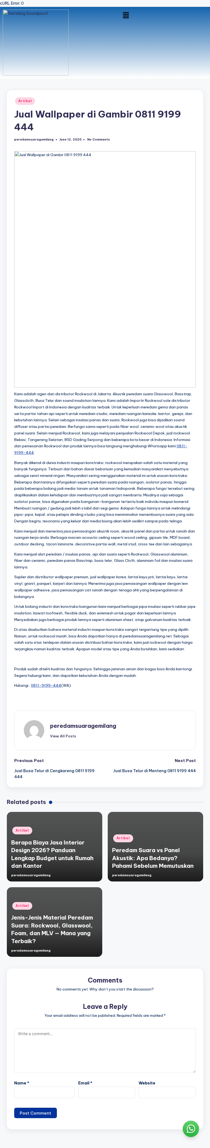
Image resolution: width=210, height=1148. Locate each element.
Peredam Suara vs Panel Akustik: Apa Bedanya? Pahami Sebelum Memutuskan (153, 858)
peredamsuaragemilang (83, 725)
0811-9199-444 (46, 685)
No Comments (98, 139)
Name (21, 1083)
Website (147, 1083)
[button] (126, 15)
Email (85, 1083)
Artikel (25, 101)
